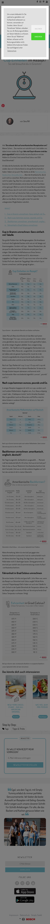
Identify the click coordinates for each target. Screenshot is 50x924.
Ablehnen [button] (38, 29)
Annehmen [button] (38, 37)
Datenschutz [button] (11, 51)
